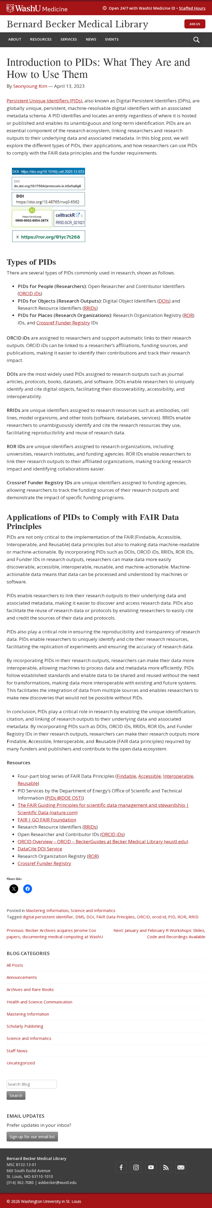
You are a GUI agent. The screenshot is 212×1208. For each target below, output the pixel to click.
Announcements (22, 977)
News (91, 39)
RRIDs (90, 308)
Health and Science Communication (39, 1002)
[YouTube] (151, 1167)
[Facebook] (121, 1167)
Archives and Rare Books (30, 989)
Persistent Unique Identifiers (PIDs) (44, 100)
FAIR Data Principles (115, 916)
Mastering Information (47, 910)
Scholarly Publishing (25, 1026)
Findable (126, 776)
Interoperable (178, 776)
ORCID (143, 916)
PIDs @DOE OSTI (64, 798)
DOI (90, 916)
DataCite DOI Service (40, 848)
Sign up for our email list (32, 1136)
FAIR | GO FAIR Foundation (47, 819)
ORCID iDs (30, 293)
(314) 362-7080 (20, 1182)
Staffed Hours (192, 8)
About (14, 39)
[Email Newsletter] (180, 1167)
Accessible (149, 776)
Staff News (17, 1050)
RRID (193, 916)
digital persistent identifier (48, 916)
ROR (188, 315)
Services (68, 39)
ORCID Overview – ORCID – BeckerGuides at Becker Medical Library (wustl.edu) (103, 841)
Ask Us (195, 24)
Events (112, 39)
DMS (79, 916)
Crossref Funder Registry (63, 322)
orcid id (159, 916)
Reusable (28, 783)
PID (171, 916)
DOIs (164, 301)
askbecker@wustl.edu (57, 1182)
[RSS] (165, 1167)
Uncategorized (21, 1063)
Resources (41, 39)
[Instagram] (136, 1167)
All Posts (15, 965)
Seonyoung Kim (30, 86)
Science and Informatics (93, 910)
